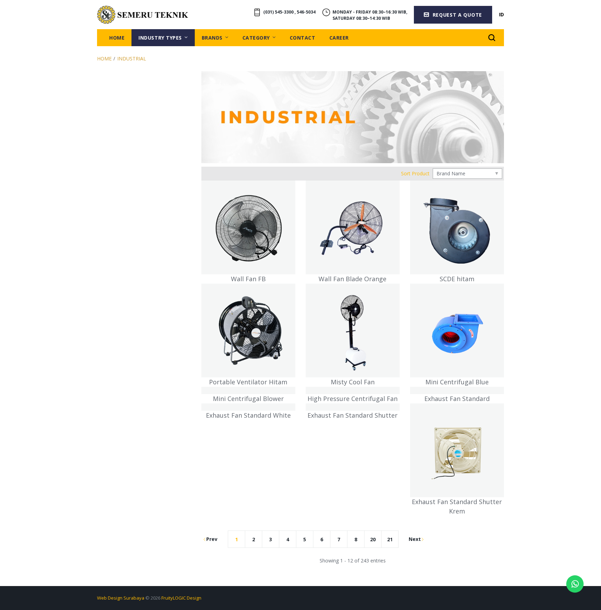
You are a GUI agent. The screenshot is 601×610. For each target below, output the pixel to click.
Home (104, 58)
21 (390, 539)
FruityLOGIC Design (181, 598)
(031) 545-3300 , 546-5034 (289, 12)
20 (373, 539)
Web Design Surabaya (120, 598)
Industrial (131, 58)
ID (501, 14)
